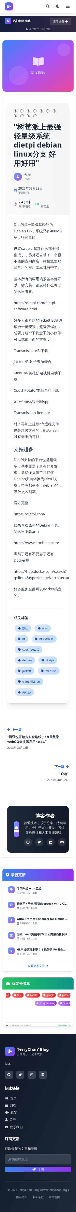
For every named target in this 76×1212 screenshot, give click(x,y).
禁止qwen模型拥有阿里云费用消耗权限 (42, 934)
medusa (50, 671)
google (36, 995)
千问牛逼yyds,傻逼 (29, 888)
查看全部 (58, 21)
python (52, 995)
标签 (14, 1112)
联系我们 (16, 1127)
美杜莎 (26, 692)
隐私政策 (22, 1197)
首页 (13, 1098)
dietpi (50, 660)
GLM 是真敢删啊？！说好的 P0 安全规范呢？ (46, 949)
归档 (13, 1105)
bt (23, 639)
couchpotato (30, 649)
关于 (12, 1120)
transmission (31, 681)
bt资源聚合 (46, 639)
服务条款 (38, 1197)
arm (45, 628)
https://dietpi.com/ (29, 514)
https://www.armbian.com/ (36, 542)
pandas (20, 995)
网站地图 (54, 1197)
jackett (26, 671)
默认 (25, 628)
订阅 (40, 1169)
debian (27, 660)
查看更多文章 (36, 966)
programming (60, 1003)
